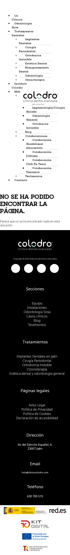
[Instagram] (54, 268)
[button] (13, 33)
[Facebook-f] (15, 268)
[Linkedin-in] (41, 268)
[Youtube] (28, 268)
